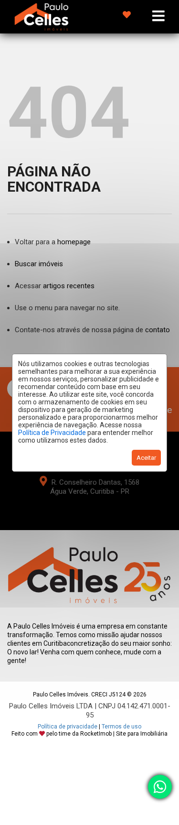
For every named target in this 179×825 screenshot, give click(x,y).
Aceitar (146, 457)
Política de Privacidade (52, 432)
